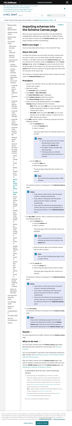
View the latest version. (46, 20)
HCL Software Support (44, 391)
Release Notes (12, 25)
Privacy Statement (59, 419)
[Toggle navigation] (67, 2)
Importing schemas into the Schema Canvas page (17, 11)
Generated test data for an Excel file (14, 131)
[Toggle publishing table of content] (7, 24)
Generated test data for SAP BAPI (14, 113)
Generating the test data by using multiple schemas (17, 9)
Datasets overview (12, 56)
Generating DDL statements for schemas (15, 282)
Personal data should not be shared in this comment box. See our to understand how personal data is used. (43, 394)
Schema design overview (13, 71)
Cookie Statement (45, 419)
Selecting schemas (15, 240)
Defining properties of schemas (15, 172)
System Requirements (12, 29)
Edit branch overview (12, 47)
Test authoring (12, 52)
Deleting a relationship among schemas (15, 229)
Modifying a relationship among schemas (15, 216)
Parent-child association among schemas (15, 202)
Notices (10, 323)
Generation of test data (30, 6)
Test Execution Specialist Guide (12, 297)
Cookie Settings (28, 423)
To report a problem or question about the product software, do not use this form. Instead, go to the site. (44, 390)
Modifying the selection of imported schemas (15, 252)
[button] (7, 25)
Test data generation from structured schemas (16, 7)
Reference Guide (11, 307)
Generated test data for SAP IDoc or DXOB (14, 104)
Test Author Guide (18, 6)
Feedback (61, 25)
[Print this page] (64, 9)
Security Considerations (12, 319)
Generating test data (14, 139)
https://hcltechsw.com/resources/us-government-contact (43, 384)
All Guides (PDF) (13, 315)
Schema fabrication (13, 65)
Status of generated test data (13, 291)
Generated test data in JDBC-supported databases (14, 92)
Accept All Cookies (42, 423)
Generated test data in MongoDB (15, 122)
